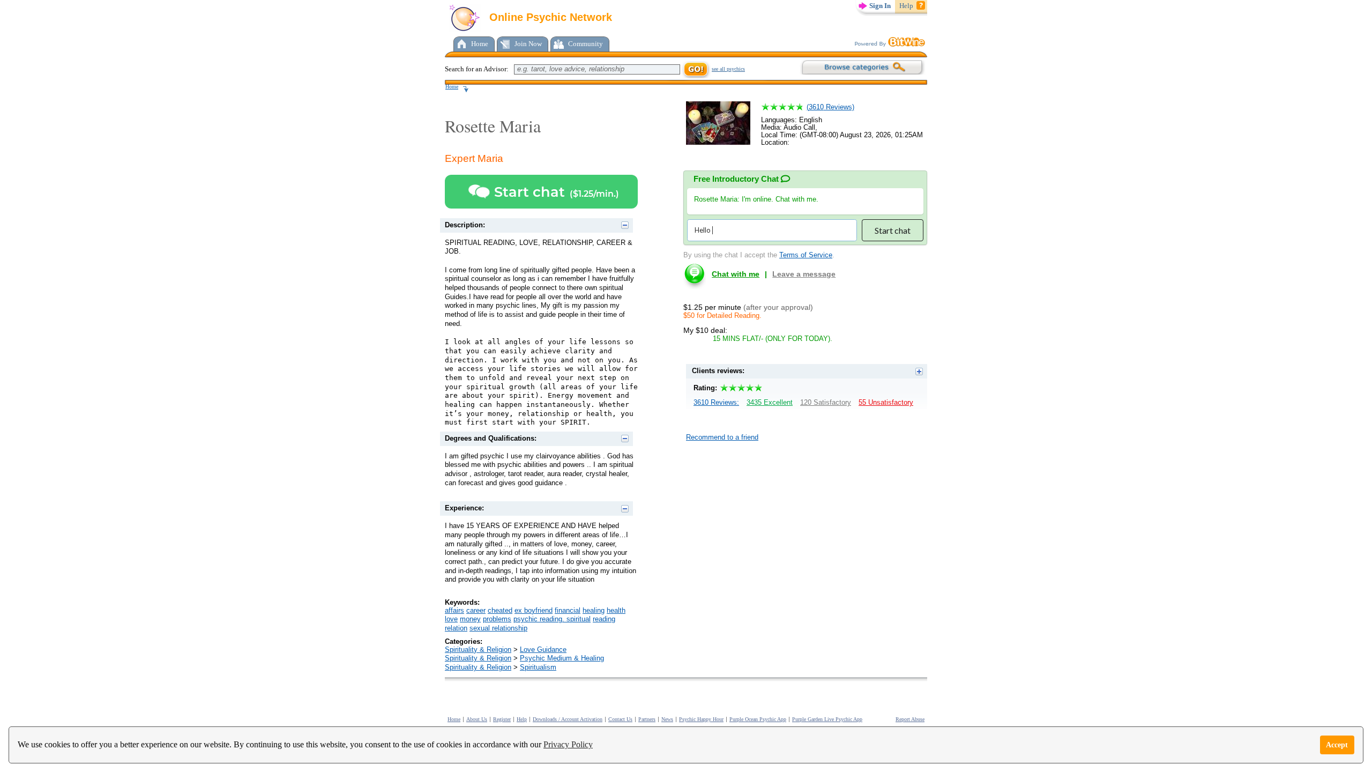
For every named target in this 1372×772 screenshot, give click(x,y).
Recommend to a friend (722, 437)
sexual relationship (498, 628)
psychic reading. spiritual (552, 619)
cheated (500, 610)
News (667, 719)
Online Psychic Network (549, 17)
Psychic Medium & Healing (562, 658)
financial (567, 610)
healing (594, 610)
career (476, 610)
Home (479, 44)
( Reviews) (830, 107)
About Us (476, 719)
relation (456, 628)
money (470, 619)
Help (906, 6)
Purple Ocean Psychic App (757, 719)
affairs (454, 610)
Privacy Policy (568, 744)
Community (585, 44)
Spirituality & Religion (478, 649)
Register (502, 719)
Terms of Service (805, 255)
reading (604, 619)
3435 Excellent (770, 402)
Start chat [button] (893, 230)
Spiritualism (538, 667)
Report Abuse (910, 719)
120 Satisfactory (825, 402)
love (451, 619)
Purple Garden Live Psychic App (827, 719)
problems (497, 619)
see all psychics (728, 69)
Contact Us (620, 719)
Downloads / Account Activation (567, 719)
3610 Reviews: (716, 402)
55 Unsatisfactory (886, 402)
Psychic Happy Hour (701, 719)
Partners (646, 719)
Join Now (528, 44)
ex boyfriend (533, 610)
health (616, 610)
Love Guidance (543, 649)
